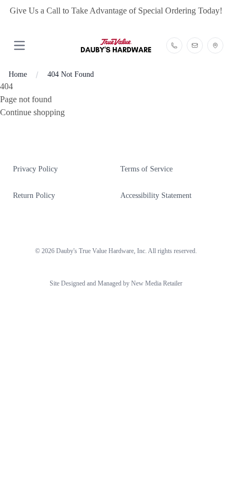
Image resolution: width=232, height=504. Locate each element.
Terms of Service (146, 169)
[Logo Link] (116, 45)
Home (18, 74)
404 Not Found (70, 74)
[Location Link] (215, 45)
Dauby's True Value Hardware (95, 251)
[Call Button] (174, 45)
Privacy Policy (35, 169)
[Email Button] (195, 45)
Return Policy (34, 195)
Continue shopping (32, 112)
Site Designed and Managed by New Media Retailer (116, 283)
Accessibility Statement (156, 195)
